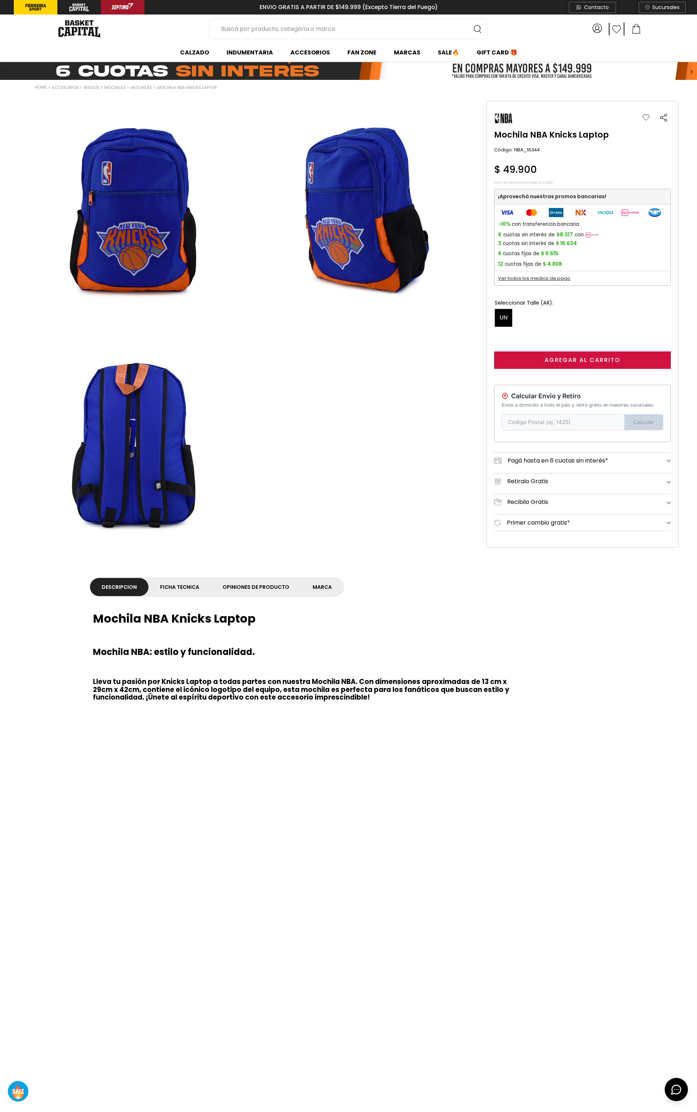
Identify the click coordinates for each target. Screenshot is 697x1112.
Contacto (596, 7)
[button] (663, 117)
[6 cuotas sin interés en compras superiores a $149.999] (348, 71)
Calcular (643, 422)
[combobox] (348, 29)
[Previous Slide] (5, 72)
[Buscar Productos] (478, 29)
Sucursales (666, 7)
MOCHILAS (141, 87)
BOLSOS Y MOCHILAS (105, 87)
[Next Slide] (692, 72)
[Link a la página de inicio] (41, 88)
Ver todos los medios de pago (534, 278)
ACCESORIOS (65, 87)
